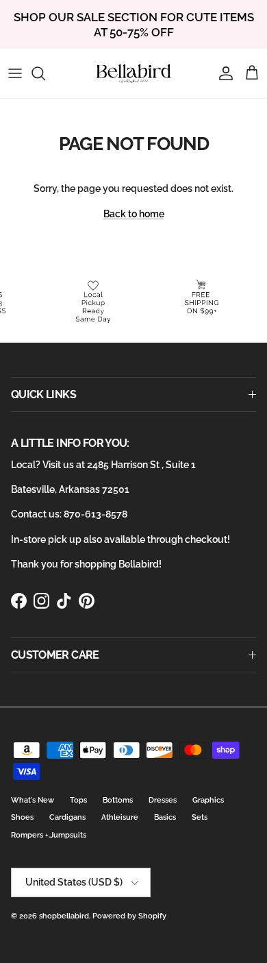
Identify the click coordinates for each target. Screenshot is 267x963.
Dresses (163, 800)
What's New (32, 800)
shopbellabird (64, 916)
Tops (78, 800)
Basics (165, 817)
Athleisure (119, 817)
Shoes (22, 817)
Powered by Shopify (129, 916)
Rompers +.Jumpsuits (48, 835)
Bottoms (118, 800)
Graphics (208, 800)
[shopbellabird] (134, 73)
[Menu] (15, 73)
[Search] (45, 73)
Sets (199, 817)
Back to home (133, 213)
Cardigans (67, 817)
